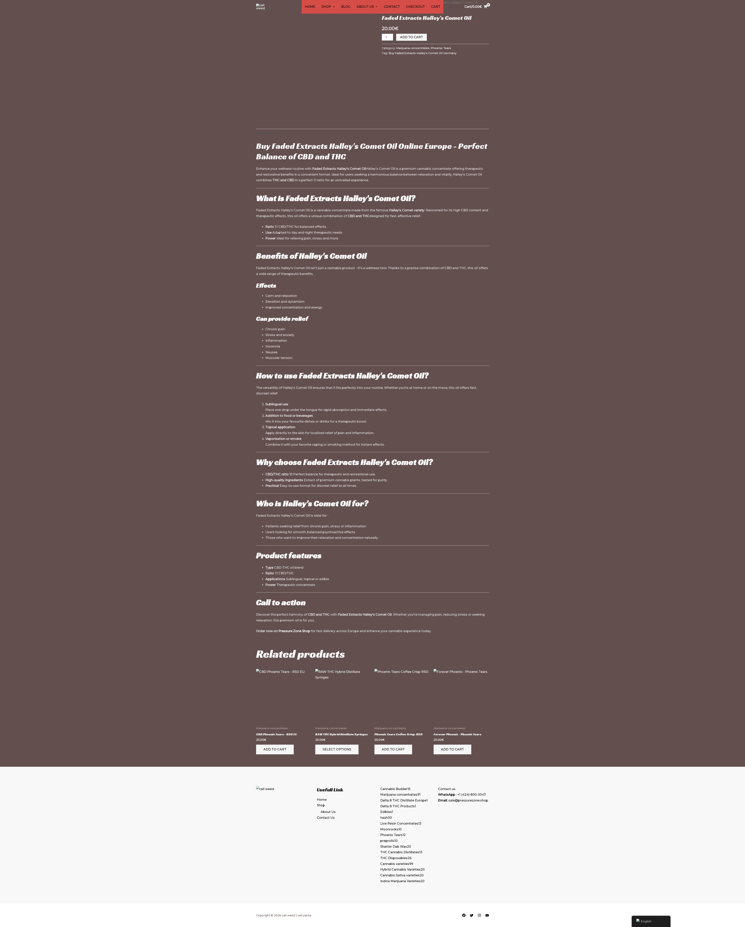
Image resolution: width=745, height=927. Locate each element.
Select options (337, 749)
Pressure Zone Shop (294, 631)
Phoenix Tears (441, 48)
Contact (392, 7)
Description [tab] (265, 133)
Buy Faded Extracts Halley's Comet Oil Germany (423, 53)
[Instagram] (479, 915)
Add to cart (411, 37)
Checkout (415, 7)
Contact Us (326, 818)
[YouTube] (487, 915)
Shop (326, 7)
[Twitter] (471, 915)
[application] (333, 7)
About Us (365, 7)
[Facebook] (464, 915)
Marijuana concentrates (412, 48)
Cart (435, 7)
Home (310, 7)
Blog (345, 7)
